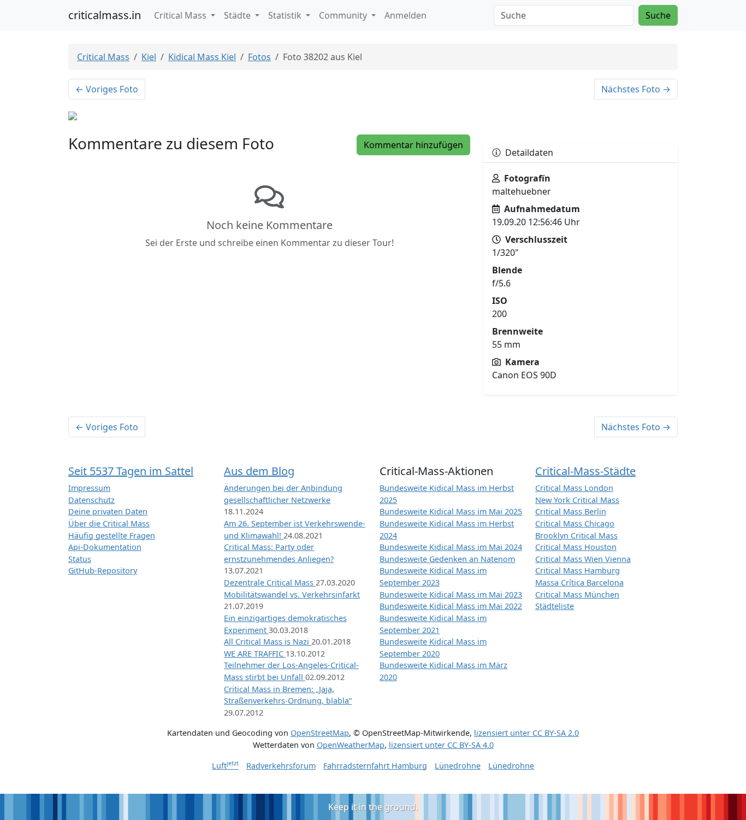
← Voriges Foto (106, 89)
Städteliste (554, 606)
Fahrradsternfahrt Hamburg (375, 765)
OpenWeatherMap (350, 745)
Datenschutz (91, 500)
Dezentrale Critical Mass (270, 582)
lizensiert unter (526, 733)
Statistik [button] (286, 15)
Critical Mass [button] (181, 15)
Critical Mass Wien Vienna (583, 559)
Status (79, 559)
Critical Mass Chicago (574, 523)
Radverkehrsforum (281, 765)
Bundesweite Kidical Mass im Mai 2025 (451, 511)
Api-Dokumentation (104, 547)
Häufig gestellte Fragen (111, 535)
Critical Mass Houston (576, 547)
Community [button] (344, 15)
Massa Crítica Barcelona (579, 582)
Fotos (259, 57)
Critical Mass (103, 57)
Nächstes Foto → (636, 89)
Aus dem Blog (259, 471)
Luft (225, 765)
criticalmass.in (104, 15)
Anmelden (405, 15)
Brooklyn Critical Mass (576, 535)
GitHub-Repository (102, 570)
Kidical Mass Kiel (202, 57)
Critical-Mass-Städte (585, 471)
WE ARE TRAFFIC (255, 653)
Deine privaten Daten (107, 511)
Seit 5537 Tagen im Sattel (130, 471)
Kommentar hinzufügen (413, 145)
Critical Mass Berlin (570, 511)
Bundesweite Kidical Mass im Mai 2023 (451, 594)
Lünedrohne (458, 765)
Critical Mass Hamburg (577, 570)
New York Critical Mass (577, 500)
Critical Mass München (577, 594)
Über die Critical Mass (109, 523)
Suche (658, 15)
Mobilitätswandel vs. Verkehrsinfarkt (292, 594)
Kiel (148, 57)
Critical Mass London (574, 488)
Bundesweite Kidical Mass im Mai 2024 (451, 547)
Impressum (89, 488)
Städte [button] (238, 15)
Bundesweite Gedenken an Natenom (447, 559)
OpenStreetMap (320, 733)
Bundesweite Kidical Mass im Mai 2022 (451, 606)
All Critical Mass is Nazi (267, 641)
